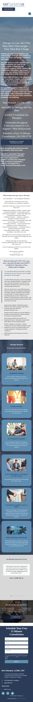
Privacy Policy (12, 656)
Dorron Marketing (20, 698)
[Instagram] (7, 693)
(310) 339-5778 (18, 608)
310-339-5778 (16, 253)
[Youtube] (12, 693)
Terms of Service (22, 656)
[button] (29, 13)
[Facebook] (3, 693)
